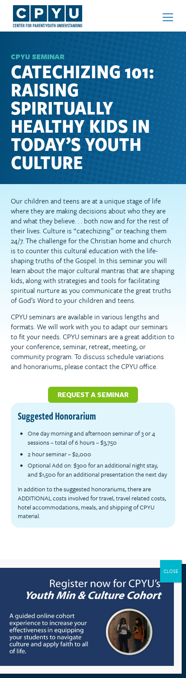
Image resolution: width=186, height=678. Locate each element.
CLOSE (171, 571)
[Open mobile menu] (168, 17)
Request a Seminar (93, 394)
